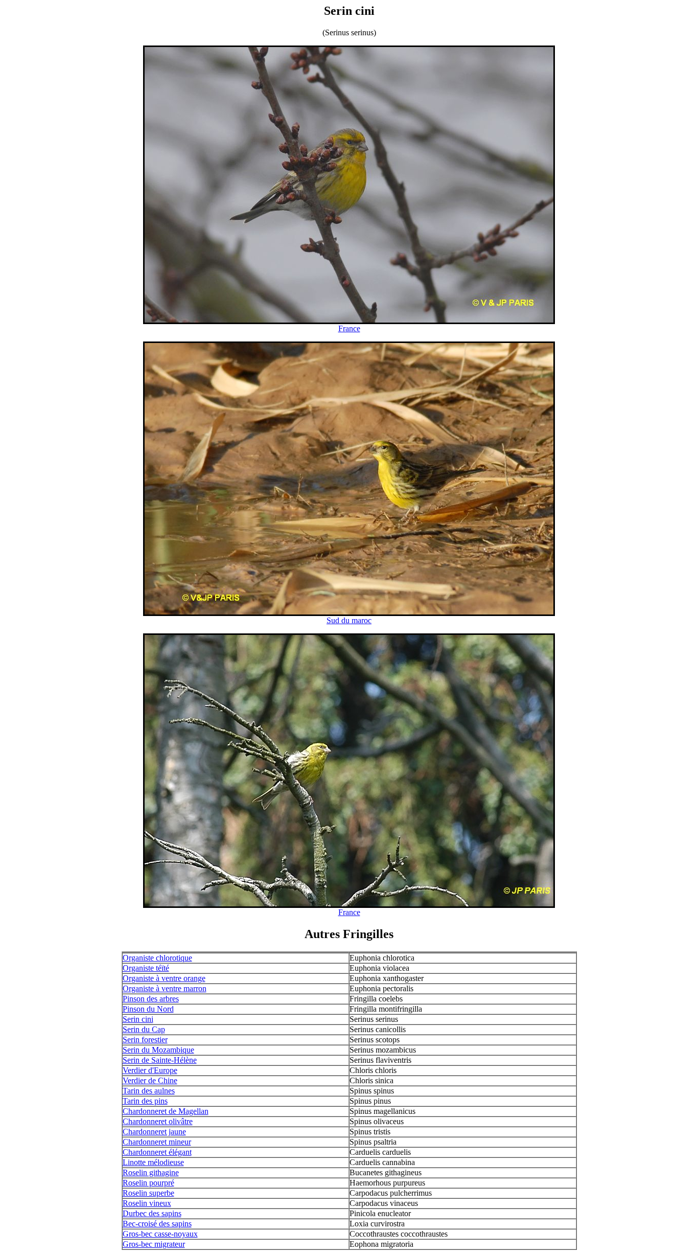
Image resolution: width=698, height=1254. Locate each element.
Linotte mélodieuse (153, 1162)
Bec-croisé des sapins (157, 1223)
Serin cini (138, 1019)
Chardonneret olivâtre (158, 1121)
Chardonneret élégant (157, 1152)
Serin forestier (145, 1039)
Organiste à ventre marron (164, 988)
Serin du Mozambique (158, 1049)
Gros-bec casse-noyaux (160, 1233)
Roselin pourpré (148, 1182)
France (349, 328)
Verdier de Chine (150, 1080)
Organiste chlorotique (157, 957)
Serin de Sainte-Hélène (160, 1060)
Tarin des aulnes (149, 1090)
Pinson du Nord (148, 1009)
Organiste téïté (146, 968)
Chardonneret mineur (157, 1141)
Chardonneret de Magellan (165, 1111)
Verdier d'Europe (150, 1070)
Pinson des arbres (151, 998)
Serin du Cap (144, 1029)
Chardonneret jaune (154, 1131)
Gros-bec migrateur (154, 1244)
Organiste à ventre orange (164, 978)
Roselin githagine (151, 1172)
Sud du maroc (349, 620)
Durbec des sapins (152, 1213)
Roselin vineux (147, 1203)
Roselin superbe (148, 1193)
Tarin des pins (145, 1101)
